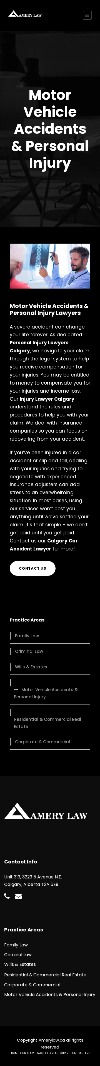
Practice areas (47, 1053)
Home (15, 1053)
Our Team (27, 1053)
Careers (84, 1053)
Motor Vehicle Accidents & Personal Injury (46, 693)
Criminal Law (29, 651)
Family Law (27, 636)
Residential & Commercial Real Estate (47, 722)
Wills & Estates (31, 667)
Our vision (68, 1053)
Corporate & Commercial (42, 742)
